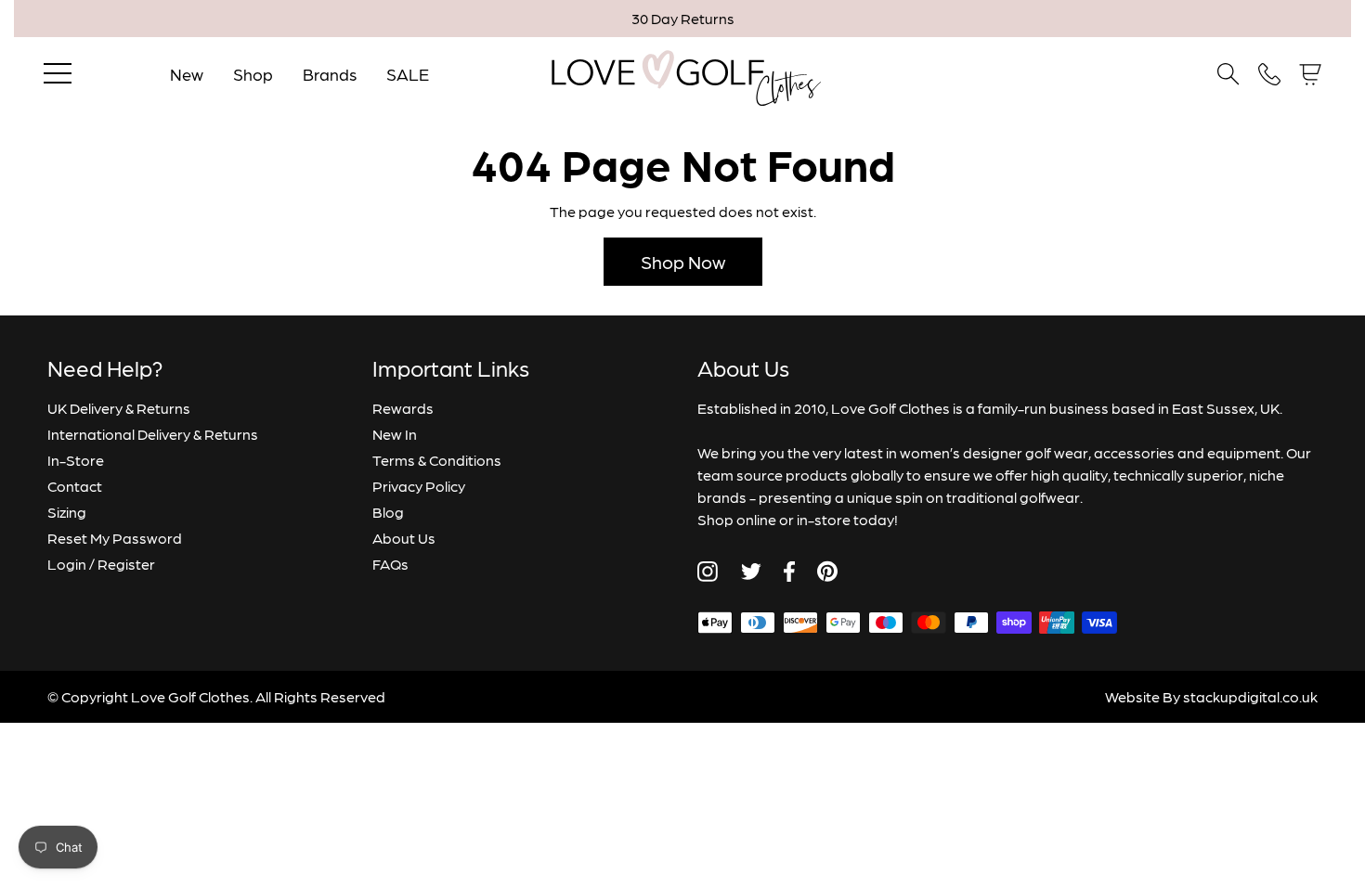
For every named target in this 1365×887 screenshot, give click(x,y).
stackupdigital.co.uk (1250, 696)
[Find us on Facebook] (789, 571)
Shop (253, 74)
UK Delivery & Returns (118, 408)
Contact (74, 486)
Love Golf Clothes (190, 696)
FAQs (390, 563)
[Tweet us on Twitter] (750, 571)
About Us (404, 537)
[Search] (1228, 74)
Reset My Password (114, 537)
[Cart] (1310, 74)
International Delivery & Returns (152, 434)
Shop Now (683, 262)
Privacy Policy (418, 486)
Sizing (66, 512)
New (186, 74)
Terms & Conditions (436, 460)
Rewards (403, 408)
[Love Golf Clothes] (683, 74)
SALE (407, 74)
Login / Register (101, 563)
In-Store (75, 460)
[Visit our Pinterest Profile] (827, 571)
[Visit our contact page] (1269, 74)
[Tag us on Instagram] (707, 571)
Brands (330, 74)
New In (394, 434)
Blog (388, 512)
